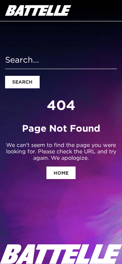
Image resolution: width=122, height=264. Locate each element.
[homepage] (38, 10)
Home (61, 173)
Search (22, 82)
